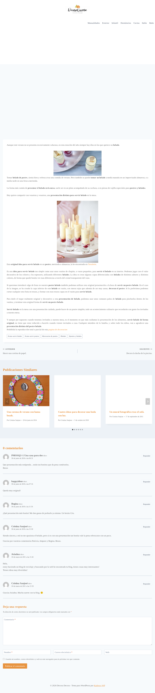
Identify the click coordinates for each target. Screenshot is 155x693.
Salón (144, 23)
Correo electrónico (63, 652)
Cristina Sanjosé (19, 526)
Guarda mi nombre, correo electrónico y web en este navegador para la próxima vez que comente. (43, 659)
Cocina (136, 23)
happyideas (17, 481)
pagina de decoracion (57, 329)
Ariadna (15, 554)
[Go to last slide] (7, 401)
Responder (146, 456)
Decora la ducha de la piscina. (139, 351)
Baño (151, 23)
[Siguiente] (148, 401)
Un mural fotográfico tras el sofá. (126, 412)
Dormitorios (126, 23)
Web (107, 652)
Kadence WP (99, 685)
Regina (14, 503)
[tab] (72, 429)
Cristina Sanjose (15, 420)
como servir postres (32, 336)
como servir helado (15, 336)
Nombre (8, 652)
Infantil (115, 23)
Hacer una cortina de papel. (14, 351)
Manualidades (94, 23)
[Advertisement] (77, 46)
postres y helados (75, 336)
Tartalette (92, 264)
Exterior (105, 23)
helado (63, 336)
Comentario (10, 619)
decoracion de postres (50, 336)
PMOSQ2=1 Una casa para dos (27, 455)
